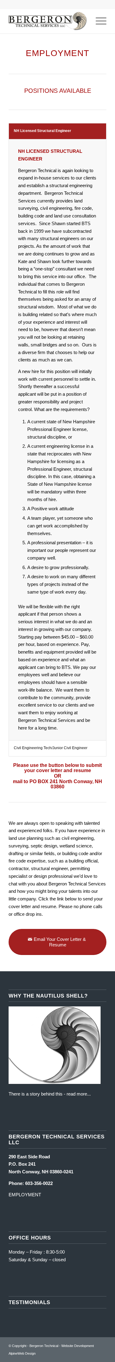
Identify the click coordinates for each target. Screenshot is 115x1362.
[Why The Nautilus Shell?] (55, 1082)
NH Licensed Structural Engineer (42, 131)
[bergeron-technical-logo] (48, 21)
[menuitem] (98, 21)
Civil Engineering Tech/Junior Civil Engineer (50, 748)
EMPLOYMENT (25, 1194)
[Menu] (98, 21)
